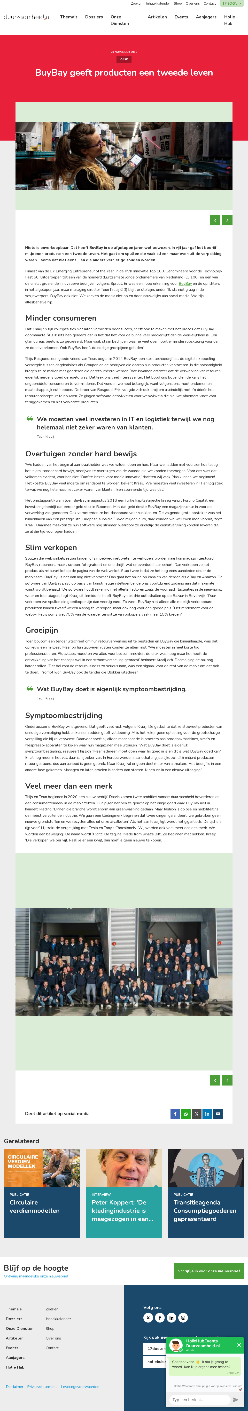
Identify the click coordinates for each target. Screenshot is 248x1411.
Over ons (193, 3)
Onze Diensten (120, 20)
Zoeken (136, 3)
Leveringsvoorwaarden (80, 1386)
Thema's (69, 17)
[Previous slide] (215, 220)
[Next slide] (227, 220)
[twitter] (148, 1318)
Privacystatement (42, 1386)
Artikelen (157, 17)
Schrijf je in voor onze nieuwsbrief (209, 1271)
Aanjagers (206, 17)
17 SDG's (230, 3)
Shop (178, 3)
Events (181, 17)
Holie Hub (229, 20)
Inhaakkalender (158, 3)
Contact (210, 3)
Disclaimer (14, 1386)
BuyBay (185, 283)
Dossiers (94, 17)
